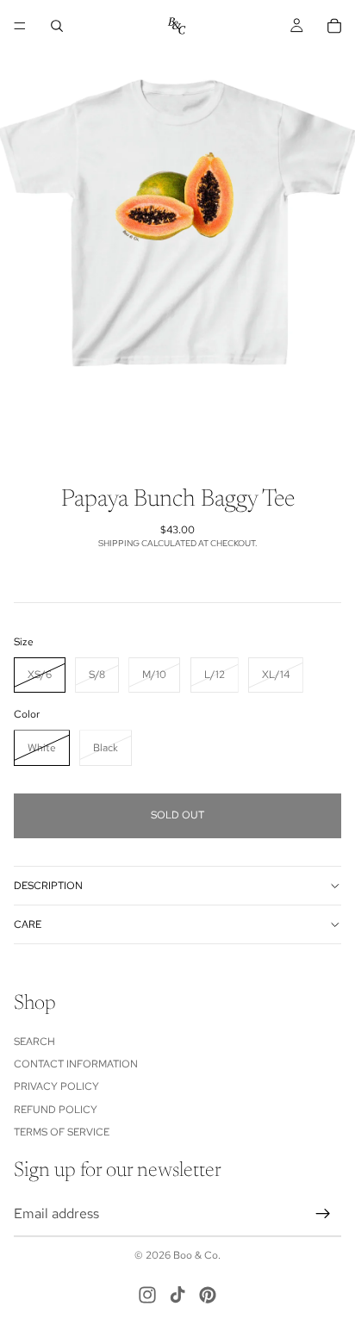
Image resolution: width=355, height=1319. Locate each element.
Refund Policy (55, 1110)
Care (27, 924)
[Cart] (334, 26)
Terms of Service (61, 1132)
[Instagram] (147, 1295)
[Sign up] (323, 1214)
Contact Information (76, 1064)
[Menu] (20, 26)
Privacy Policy (56, 1086)
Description (48, 886)
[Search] (57, 26)
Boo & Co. (197, 1255)
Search (34, 1041)
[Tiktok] (177, 1295)
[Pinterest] (207, 1295)
